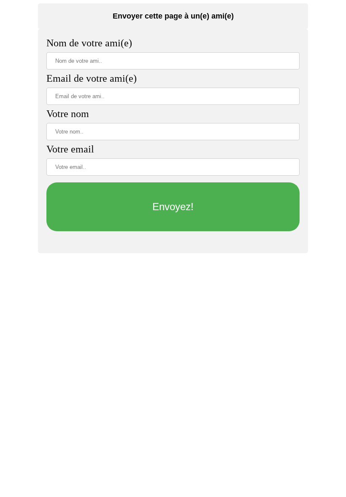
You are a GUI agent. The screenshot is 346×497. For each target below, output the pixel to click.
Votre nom (67, 113)
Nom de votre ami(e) (89, 42)
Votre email (70, 149)
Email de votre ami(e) (91, 78)
